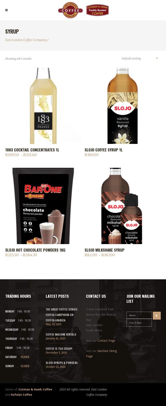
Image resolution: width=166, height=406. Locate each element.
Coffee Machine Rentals (61, 334)
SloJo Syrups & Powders (62, 362)
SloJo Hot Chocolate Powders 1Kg (35, 250)
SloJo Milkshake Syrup (105, 250)
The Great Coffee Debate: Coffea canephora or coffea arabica (62, 314)
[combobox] (139, 59)
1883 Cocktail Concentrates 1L (32, 149)
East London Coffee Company (26, 39)
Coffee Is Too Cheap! (59, 348)
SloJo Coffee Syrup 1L (104, 149)
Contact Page (106, 340)
